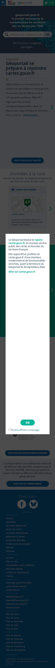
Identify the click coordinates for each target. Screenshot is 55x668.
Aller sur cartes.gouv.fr (22, 271)
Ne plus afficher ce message (25, 429)
